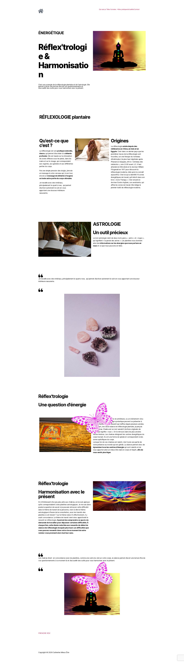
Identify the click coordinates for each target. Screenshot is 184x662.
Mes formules (111, 9)
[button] (112, 9)
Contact (137, 9)
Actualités (131, 9)
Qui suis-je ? (103, 9)
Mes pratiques (123, 9)
